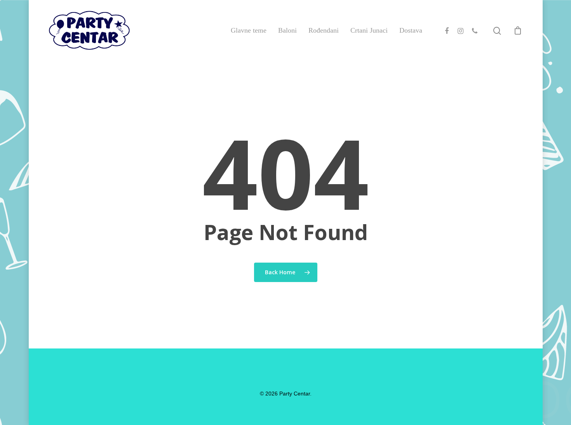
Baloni (287, 30)
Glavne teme (248, 30)
